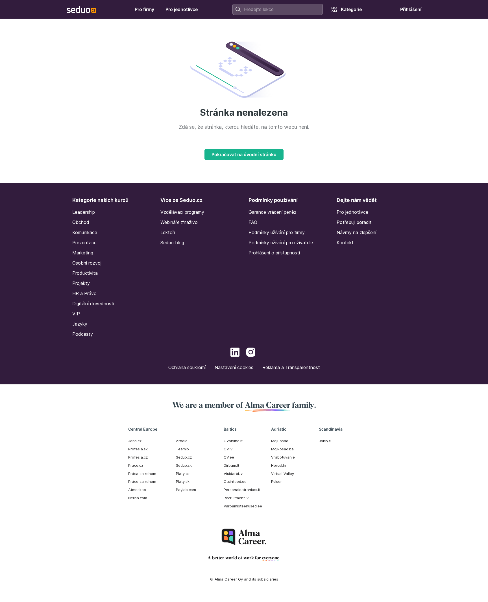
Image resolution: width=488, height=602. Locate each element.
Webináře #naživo (179, 222)
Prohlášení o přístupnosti (274, 253)
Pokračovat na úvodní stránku (244, 154)
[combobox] (277, 9)
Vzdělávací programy (182, 212)
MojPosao (279, 441)
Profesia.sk (138, 449)
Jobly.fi (325, 441)
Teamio (182, 449)
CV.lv (228, 449)
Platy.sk (182, 481)
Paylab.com (186, 489)
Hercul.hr (279, 465)
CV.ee (229, 457)
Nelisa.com (137, 498)
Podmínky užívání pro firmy (277, 232)
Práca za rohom (142, 473)
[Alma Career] (244, 536)
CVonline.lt (233, 441)
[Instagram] (250, 353)
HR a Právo (84, 293)
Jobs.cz (134, 441)
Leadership (83, 212)
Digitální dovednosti (93, 303)
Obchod (80, 222)
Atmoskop (137, 489)
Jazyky (79, 324)
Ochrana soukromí (187, 367)
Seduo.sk (184, 465)
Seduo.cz (184, 457)
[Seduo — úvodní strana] (81, 9)
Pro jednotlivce (352, 212)
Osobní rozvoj (86, 263)
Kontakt (345, 242)
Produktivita (85, 273)
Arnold (182, 441)
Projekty (81, 283)
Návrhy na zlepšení (356, 232)
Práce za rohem (142, 481)
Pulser (276, 481)
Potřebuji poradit (354, 222)
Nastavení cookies (234, 367)
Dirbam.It (231, 465)
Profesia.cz (138, 457)
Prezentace (84, 242)
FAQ (253, 222)
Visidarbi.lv (233, 473)
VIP (76, 314)
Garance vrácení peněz (273, 212)
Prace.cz (135, 465)
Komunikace (84, 232)
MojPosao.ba (282, 449)
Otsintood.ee (235, 481)
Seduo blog (172, 242)
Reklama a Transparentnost (291, 367)
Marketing (82, 253)
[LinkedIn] (234, 353)
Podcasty (82, 334)
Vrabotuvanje (283, 457)
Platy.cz (182, 473)
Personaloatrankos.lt (242, 489)
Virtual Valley (282, 473)
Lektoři (167, 232)
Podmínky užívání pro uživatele (281, 242)
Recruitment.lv (236, 498)
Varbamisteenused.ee (243, 506)
